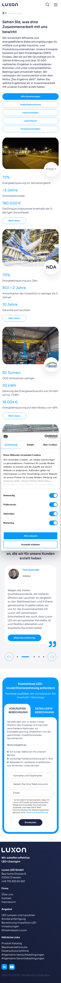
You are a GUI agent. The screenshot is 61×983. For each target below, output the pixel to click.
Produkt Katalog (11, 943)
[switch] (53, 504)
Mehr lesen (14, 220)
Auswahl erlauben (30, 544)
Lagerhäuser (30, 120)
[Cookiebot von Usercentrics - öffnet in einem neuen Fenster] (45, 437)
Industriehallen (30, 112)
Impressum (8, 902)
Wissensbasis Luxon (14, 930)
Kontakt (6, 898)
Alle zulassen (30, 536)
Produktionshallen (30, 129)
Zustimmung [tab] (11, 444)
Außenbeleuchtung (30, 104)
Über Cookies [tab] (50, 444)
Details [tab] (30, 444)
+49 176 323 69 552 (13, 881)
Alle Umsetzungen (30, 96)
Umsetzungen (10, 926)
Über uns (7, 894)
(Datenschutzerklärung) (36, 813)
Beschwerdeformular (14, 947)
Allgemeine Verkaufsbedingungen (22, 954)
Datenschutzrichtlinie (15, 950)
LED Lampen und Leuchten (18, 915)
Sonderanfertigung (13, 918)
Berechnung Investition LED (18, 922)
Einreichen (30, 823)
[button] (17, 657)
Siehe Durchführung (24, 637)
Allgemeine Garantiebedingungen (22, 958)
